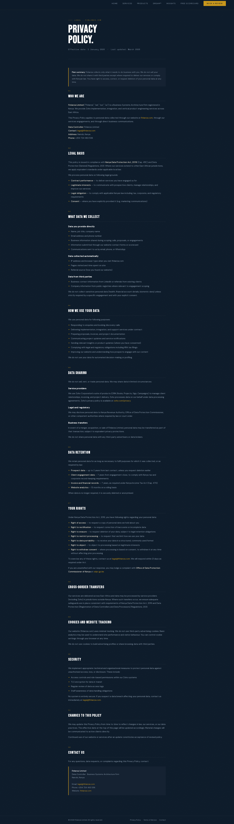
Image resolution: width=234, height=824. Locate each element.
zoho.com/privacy (122, 400)
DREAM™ (157, 3)
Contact (162, 820)
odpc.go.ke (99, 571)
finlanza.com (147, 117)
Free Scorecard (190, 3)
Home (115, 3)
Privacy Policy (135, 820)
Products (142, 3)
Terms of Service (150, 820)
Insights (171, 3)
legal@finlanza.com (86, 130)
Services (127, 3)
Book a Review (215, 3)
